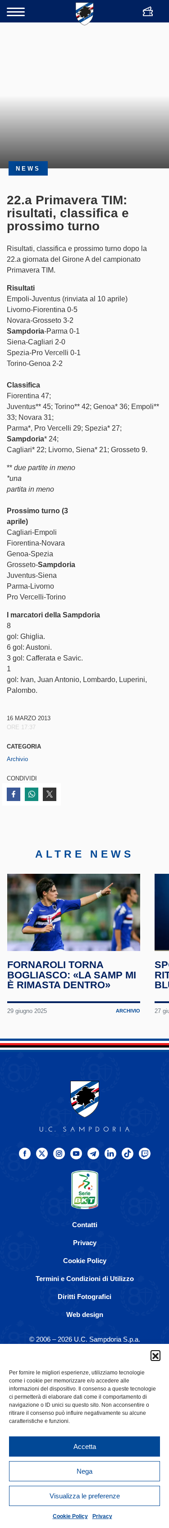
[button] (155, 1355)
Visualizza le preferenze (85, 1496)
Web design (84, 1314)
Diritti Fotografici (84, 1296)
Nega (84, 1471)
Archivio (17, 759)
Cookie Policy (70, 1516)
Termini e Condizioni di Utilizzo (85, 1278)
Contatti (84, 1225)
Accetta (84, 1446)
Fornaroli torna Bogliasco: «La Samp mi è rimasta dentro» (71, 975)
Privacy (102, 1516)
